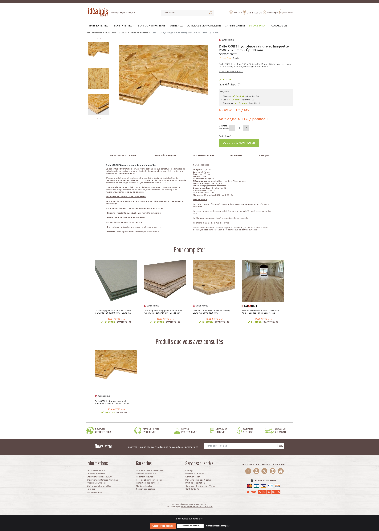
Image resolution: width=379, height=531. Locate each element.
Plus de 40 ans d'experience (149, 471)
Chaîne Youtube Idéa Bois (99, 486)
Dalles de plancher (139, 33)
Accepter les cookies (162, 525)
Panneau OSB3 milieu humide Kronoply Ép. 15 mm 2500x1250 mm (211, 312)
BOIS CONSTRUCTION (151, 25)
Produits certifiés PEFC (147, 474)
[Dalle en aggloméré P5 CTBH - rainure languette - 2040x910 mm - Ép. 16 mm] (116, 281)
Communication (192, 477)
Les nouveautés (94, 492)
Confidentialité (192, 489)
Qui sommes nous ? (96, 471)
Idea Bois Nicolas (94, 33)
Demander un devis (194, 474)
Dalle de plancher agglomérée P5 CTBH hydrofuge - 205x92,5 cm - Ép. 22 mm (163, 312)
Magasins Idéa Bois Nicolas (198, 480)
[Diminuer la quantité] (232, 128)
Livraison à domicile (96, 474)
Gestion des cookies (145, 489)
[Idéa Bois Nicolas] (98, 12)
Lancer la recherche (210, 13)
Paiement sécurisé (144, 477)
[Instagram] (256, 471)
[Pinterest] (273, 471)
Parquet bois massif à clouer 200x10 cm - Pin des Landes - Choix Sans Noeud (261, 312)
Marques (91, 489)
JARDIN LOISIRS (235, 25)
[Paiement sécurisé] (264, 486)
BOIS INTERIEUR (124, 25)
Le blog (189, 471)
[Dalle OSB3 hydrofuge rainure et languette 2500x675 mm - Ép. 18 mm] (116, 371)
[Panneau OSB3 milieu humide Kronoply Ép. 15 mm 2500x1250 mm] (214, 281)
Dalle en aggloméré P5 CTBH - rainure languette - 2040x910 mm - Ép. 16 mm (113, 312)
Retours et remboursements (149, 480)
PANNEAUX (176, 25)
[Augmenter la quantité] (246, 128)
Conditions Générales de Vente (200, 486)
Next (99, 118)
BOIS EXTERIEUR (99, 25)
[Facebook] (248, 471)
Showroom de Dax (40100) (100, 477)
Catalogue (279, 25)
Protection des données (147, 483)
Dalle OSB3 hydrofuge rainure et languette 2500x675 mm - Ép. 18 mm (112, 402)
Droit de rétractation (195, 483)
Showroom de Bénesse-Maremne (102, 480)
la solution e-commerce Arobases (197, 506)
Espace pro (257, 25)
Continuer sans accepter (217, 526)
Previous (99, 38)
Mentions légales (144, 486)
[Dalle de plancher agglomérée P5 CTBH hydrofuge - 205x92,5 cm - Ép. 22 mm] (165, 281)
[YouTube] (281, 471)
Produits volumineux (96, 483)
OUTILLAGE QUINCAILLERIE (204, 25)
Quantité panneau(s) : (224, 128)
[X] (264, 471)
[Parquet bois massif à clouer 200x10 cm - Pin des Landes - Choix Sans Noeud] (263, 281)
